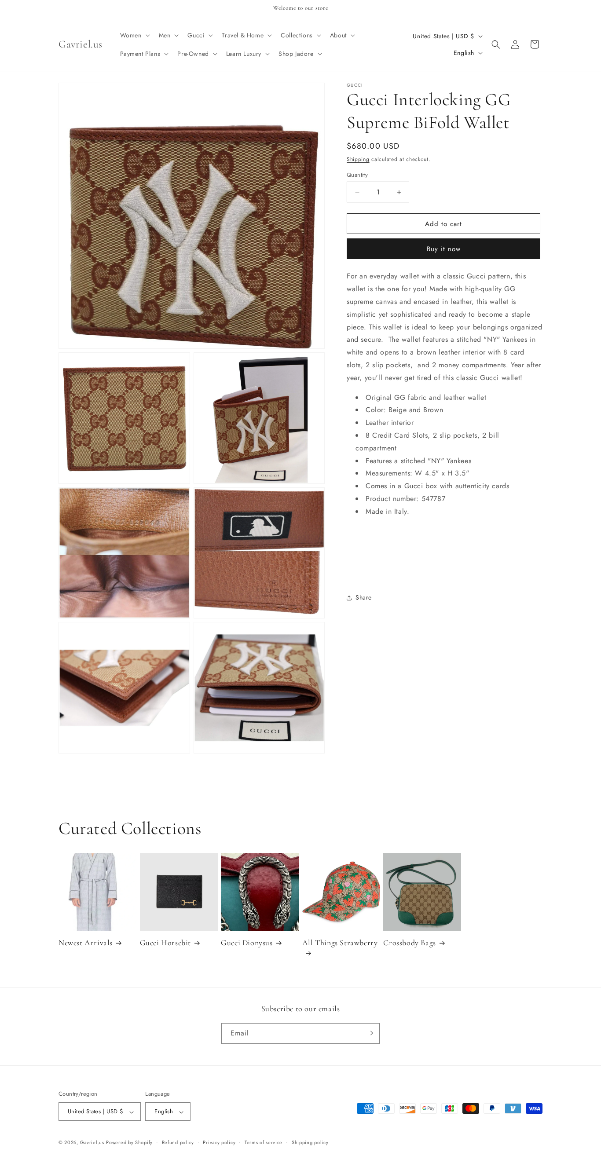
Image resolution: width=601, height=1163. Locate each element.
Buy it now (444, 249)
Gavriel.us (92, 1142)
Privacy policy (219, 1142)
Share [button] (363, 597)
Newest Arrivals (86, 942)
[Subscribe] (369, 1033)
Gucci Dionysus (246, 942)
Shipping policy (310, 1142)
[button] (134, 35)
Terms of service (263, 1142)
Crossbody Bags (409, 942)
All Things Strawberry (340, 942)
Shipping (358, 159)
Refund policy (178, 1142)
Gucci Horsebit (165, 942)
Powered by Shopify (129, 1142)
